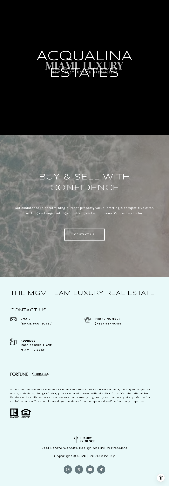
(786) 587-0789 (108, 323)
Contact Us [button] (84, 234)
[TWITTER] (79, 469)
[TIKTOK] (101, 469)
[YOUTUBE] (90, 469)
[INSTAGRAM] (68, 469)
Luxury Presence (113, 448)
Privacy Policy (102, 456)
